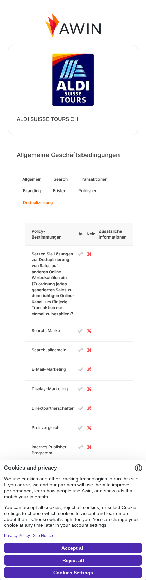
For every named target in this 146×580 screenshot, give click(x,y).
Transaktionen (93, 179)
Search (61, 179)
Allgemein (31, 179)
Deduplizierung (38, 202)
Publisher (87, 190)
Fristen (59, 190)
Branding (32, 190)
